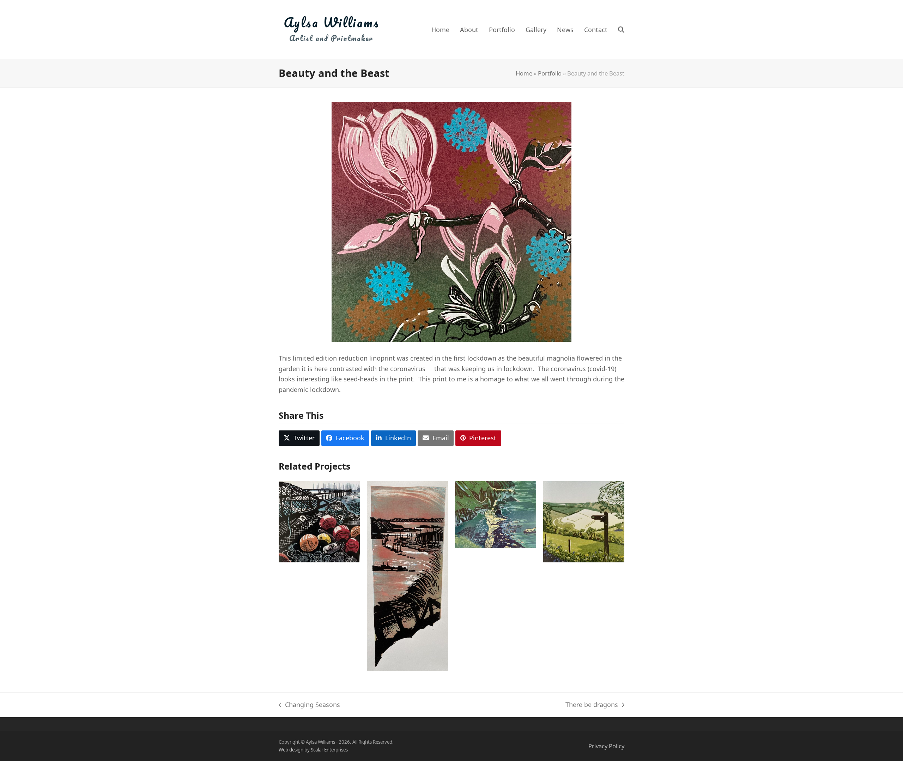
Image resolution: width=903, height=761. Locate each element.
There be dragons (591, 705)
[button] (621, 29)
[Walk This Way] (583, 521)
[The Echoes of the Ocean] (495, 514)
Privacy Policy (606, 746)
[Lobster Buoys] (319, 521)
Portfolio (550, 73)
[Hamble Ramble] (407, 575)
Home (524, 73)
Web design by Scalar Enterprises (313, 750)
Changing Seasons (309, 705)
